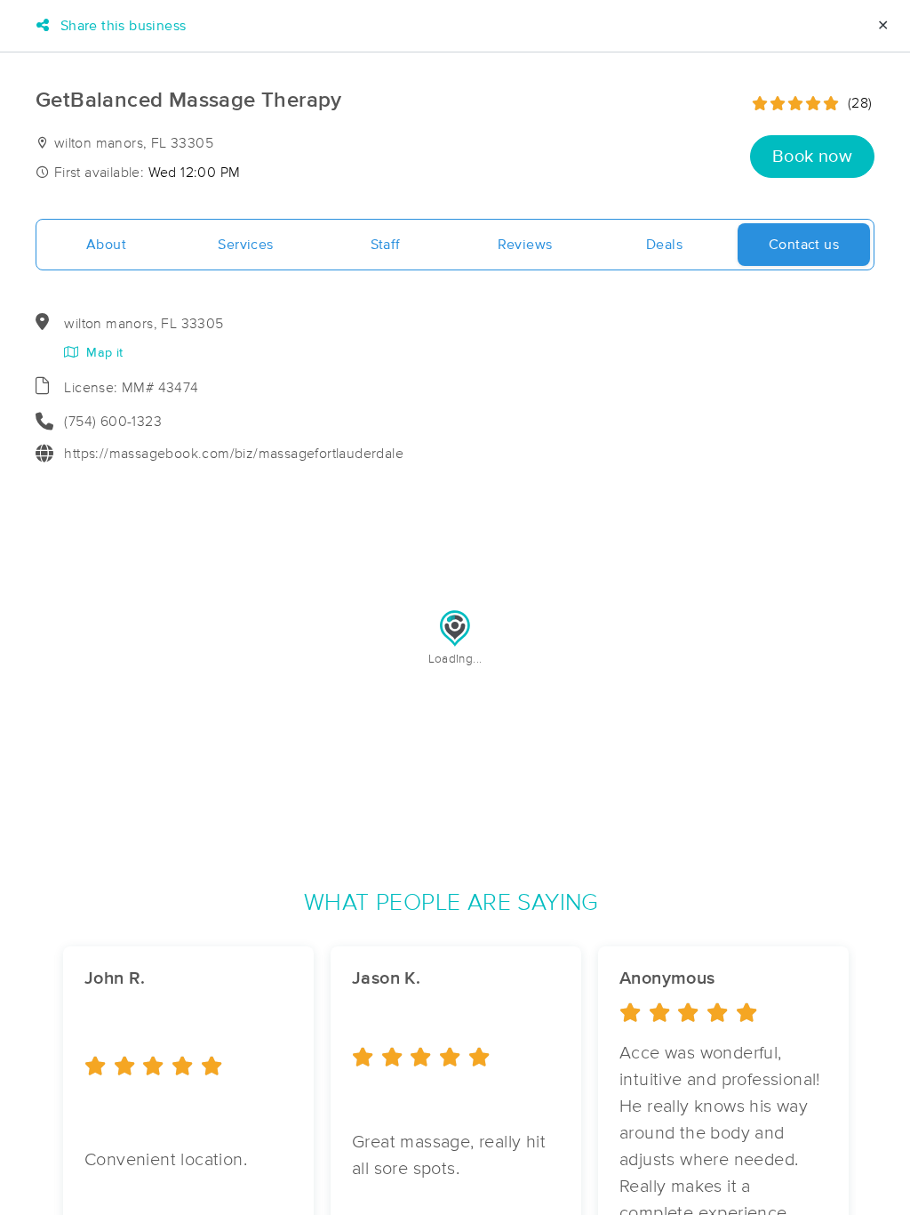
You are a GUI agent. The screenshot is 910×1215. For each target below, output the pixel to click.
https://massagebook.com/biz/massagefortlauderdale (233, 454)
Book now (812, 156)
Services (245, 244)
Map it (103, 353)
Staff (386, 244)
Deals (664, 244)
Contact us (804, 244)
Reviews (525, 244)
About (106, 244)
